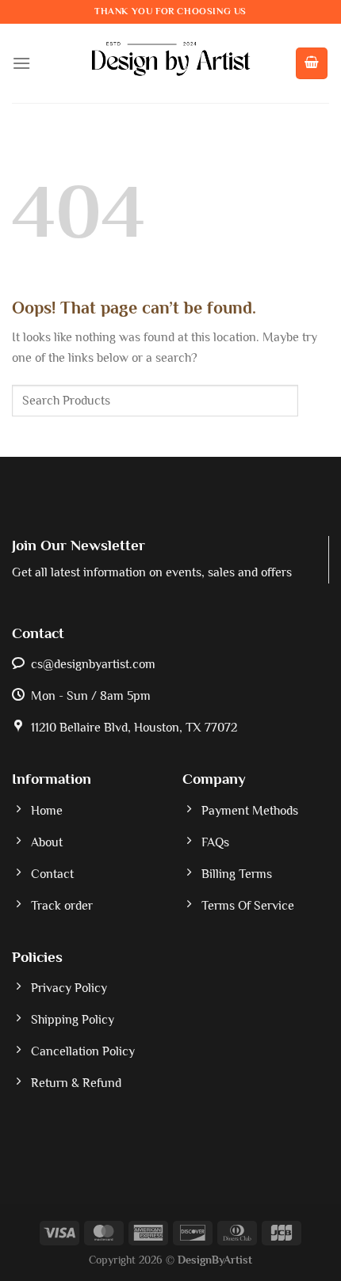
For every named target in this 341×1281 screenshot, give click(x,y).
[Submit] (313, 401)
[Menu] (21, 63)
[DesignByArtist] (171, 63)
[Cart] (312, 63)
